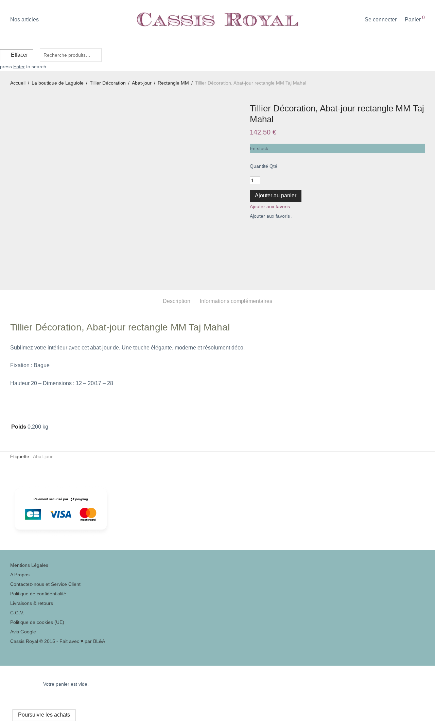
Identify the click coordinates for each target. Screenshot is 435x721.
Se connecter (381, 19)
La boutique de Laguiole (58, 83)
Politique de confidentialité (38, 593)
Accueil (17, 83)
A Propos (20, 574)
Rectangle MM (173, 83)
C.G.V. (17, 612)
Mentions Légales (29, 565)
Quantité (259, 166)
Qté (273, 166)
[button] (271, 206)
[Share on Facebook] (252, 233)
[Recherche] (354, 20)
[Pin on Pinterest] (267, 233)
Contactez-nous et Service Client (45, 584)
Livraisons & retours (31, 603)
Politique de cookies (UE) (37, 622)
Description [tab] (176, 301)
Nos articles (24, 19)
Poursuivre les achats (44, 715)
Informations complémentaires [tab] (236, 301)
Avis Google (23, 631)
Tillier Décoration (108, 83)
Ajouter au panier (275, 195)
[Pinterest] (12, 650)
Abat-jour (142, 83)
